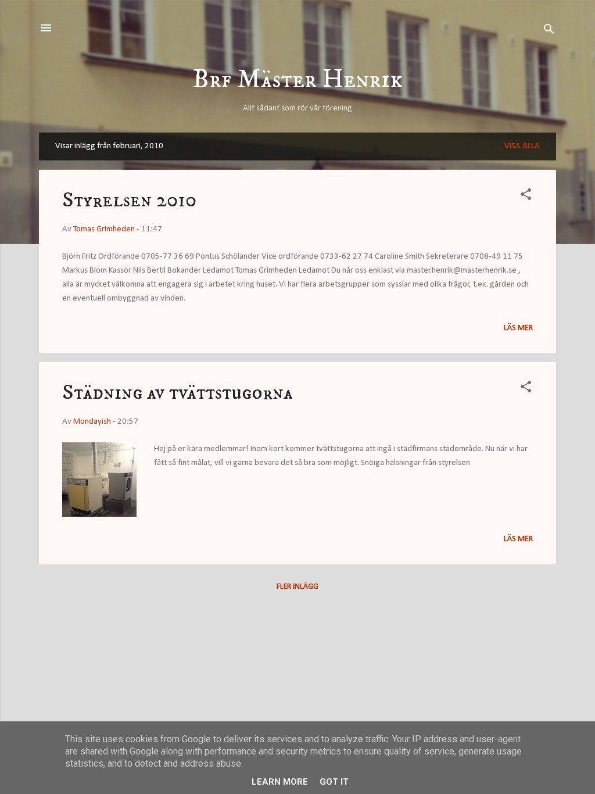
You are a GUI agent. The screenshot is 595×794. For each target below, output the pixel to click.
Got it (334, 782)
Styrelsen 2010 (129, 200)
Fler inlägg (297, 586)
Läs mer (518, 328)
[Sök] (549, 31)
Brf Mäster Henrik (298, 80)
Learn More (280, 782)
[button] (526, 196)
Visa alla (522, 146)
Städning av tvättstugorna (177, 393)
